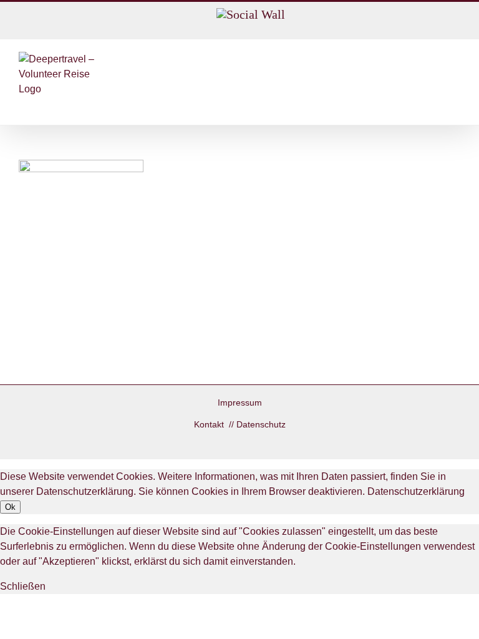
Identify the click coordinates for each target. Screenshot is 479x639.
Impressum (240, 402)
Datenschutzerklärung (416, 491)
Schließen (23, 586)
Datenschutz (261, 424)
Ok (10, 507)
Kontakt (210, 424)
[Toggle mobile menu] (455, 58)
